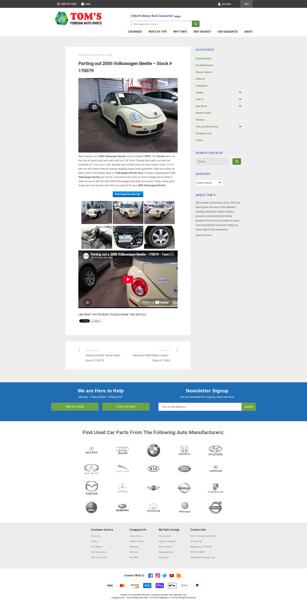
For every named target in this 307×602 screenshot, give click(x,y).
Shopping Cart (166, 552)
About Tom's (136, 536)
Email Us (95, 536)
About (248, 31)
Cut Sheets (96, 546)
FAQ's (94, 541)
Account (226, 4)
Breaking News (203, 58)
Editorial (200, 79)
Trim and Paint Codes (207, 126)
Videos (199, 140)
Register (172, 541)
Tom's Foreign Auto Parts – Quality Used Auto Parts (78, 19)
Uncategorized (203, 133)
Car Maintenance (204, 65)
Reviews (200, 119)
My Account (164, 536)
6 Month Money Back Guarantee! (156, 16)
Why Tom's (180, 31)
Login (161, 541)
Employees (201, 85)
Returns (134, 552)
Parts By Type (158, 31)
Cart (246, 4)
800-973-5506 (69, 4)
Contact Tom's (137, 541)
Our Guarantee (228, 31)
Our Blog (134, 557)
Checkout (163, 557)
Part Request (202, 31)
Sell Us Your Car (99, 557)
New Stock (201, 106)
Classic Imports (204, 72)
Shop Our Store (204, 235)
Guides (199, 92)
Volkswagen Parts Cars (95, 55)
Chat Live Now (126, 406)
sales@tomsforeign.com (202, 557)
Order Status (165, 546)
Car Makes (135, 31)
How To (199, 99)
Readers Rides (203, 113)
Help (87, 4)
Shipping (134, 546)
